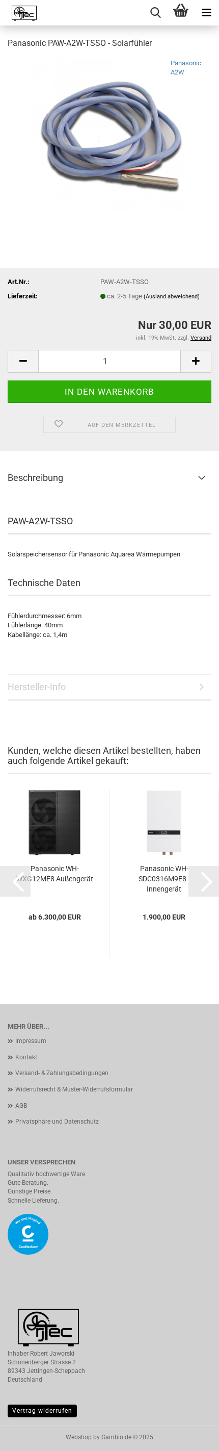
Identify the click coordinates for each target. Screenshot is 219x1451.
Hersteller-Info (37, 686)
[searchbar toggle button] (155, 13)
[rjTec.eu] (20, 13)
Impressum (30, 1041)
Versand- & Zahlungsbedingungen (61, 1073)
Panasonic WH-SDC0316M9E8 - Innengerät (164, 878)
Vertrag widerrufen (42, 1410)
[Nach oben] (191, 1435)
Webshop (79, 1437)
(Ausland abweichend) (172, 296)
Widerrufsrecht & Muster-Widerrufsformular (74, 1089)
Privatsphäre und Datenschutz (57, 1121)
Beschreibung (35, 477)
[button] (15, 881)
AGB (21, 1105)
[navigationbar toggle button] (206, 13)
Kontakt (26, 1057)
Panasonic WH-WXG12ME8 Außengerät (54, 873)
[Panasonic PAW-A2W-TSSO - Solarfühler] (109, 134)
